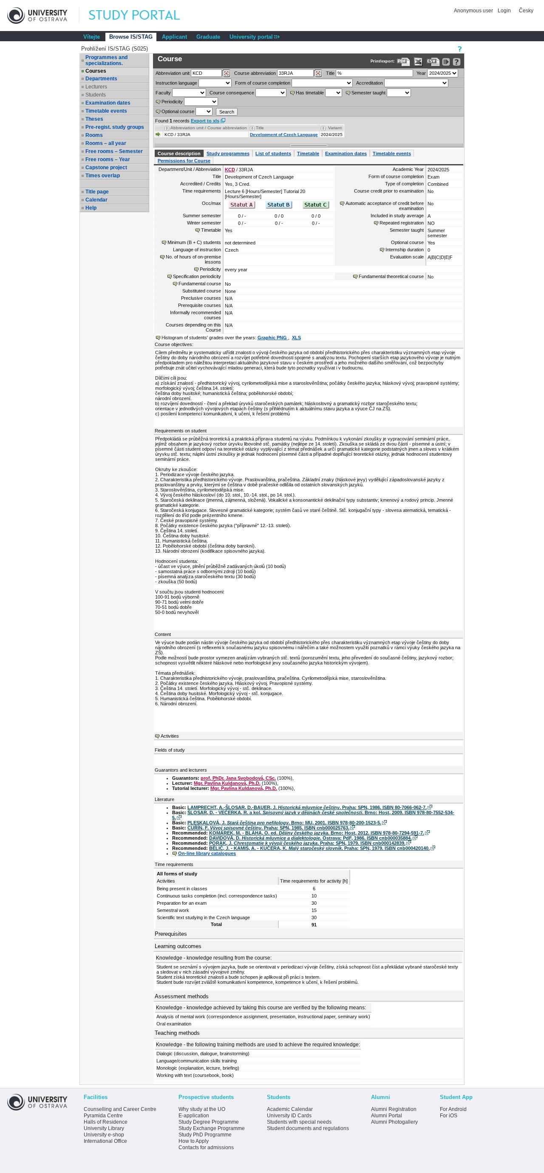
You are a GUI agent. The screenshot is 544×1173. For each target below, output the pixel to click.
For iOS (448, 1116)
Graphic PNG (273, 337)
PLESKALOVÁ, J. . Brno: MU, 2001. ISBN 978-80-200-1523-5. (284, 822)
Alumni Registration (393, 1109)
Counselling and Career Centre (120, 1109)
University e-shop (104, 1135)
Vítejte (91, 37)
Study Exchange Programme (211, 1128)
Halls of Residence (106, 1122)
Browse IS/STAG (131, 37)
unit (173, 73)
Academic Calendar (290, 1109)
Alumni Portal (386, 1116)
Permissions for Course (184, 160)
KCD (230, 169)
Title (330, 73)
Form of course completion (262, 82)
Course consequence (232, 92)
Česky (526, 11)
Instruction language (176, 82)
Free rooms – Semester (114, 151)
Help (90, 208)
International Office (105, 1141)
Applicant (174, 37)
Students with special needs (299, 1122)
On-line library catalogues (207, 853)
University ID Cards (289, 1116)
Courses (95, 71)
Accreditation (369, 82)
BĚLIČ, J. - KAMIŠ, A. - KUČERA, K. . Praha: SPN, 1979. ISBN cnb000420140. (319, 848)
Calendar (96, 200)
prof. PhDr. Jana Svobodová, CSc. (238, 778)
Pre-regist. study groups (114, 127)
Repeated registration (402, 222)
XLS (296, 337)
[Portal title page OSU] (142, 15)
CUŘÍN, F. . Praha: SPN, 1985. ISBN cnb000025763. (268, 827)
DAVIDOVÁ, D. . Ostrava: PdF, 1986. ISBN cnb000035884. (310, 838)
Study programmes (228, 153)
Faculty (163, 92)
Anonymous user (474, 11)
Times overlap (102, 176)
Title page (97, 192)
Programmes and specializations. (106, 60)
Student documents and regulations (308, 1128)
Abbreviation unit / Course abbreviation (208, 127)
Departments (101, 79)
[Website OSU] (43, 15)
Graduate (208, 37)
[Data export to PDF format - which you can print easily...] (403, 61)
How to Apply (193, 1141)
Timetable (308, 153)
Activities (170, 735)
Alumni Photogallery (394, 1122)
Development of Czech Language (284, 134)
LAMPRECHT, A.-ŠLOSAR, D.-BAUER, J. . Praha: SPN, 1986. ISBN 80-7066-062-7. (307, 807)
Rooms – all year (105, 143)
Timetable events (106, 111)
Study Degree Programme (208, 1122)
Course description (179, 153)
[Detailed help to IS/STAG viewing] (456, 61)
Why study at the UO (201, 1109)
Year (421, 73)
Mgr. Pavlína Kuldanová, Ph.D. (227, 783)
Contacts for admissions (206, 1147)
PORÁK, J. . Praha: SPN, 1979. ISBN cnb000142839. (307, 843)
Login (504, 11)
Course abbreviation (255, 73)
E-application (193, 1116)
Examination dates (107, 103)
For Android (453, 1109)
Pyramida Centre (103, 1116)
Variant (335, 127)
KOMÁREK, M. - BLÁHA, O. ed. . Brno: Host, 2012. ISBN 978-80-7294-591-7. (316, 832)
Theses (94, 119)
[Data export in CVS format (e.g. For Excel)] (433, 61)
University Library (104, 1128)
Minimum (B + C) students (194, 242)
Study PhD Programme (205, 1135)
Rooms (94, 135)
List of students (273, 153)
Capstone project (106, 167)
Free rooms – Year (107, 159)
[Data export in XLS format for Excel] (418, 61)
